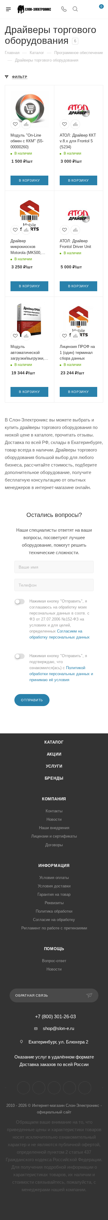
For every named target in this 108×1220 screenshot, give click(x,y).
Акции (54, 754)
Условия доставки (54, 886)
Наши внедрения (54, 828)
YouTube (54, 1087)
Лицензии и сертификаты (54, 836)
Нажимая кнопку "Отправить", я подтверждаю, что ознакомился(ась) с (61, 668)
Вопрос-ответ (54, 961)
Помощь (54, 949)
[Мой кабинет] (86, 9)
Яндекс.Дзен (69, 1087)
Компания (54, 799)
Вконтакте (23, 1087)
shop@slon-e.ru (58, 1028)
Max (84, 1087)
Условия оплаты (54, 877)
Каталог (54, 742)
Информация (54, 865)
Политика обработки (54, 911)
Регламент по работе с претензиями (54, 928)
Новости (54, 819)
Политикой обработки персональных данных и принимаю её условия (61, 674)
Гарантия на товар (54, 894)
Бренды (54, 778)
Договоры (54, 845)
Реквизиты (54, 903)
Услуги (54, 766)
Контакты (54, 811)
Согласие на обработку (54, 919)
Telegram (38, 1087)
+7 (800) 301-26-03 (55, 1016)
